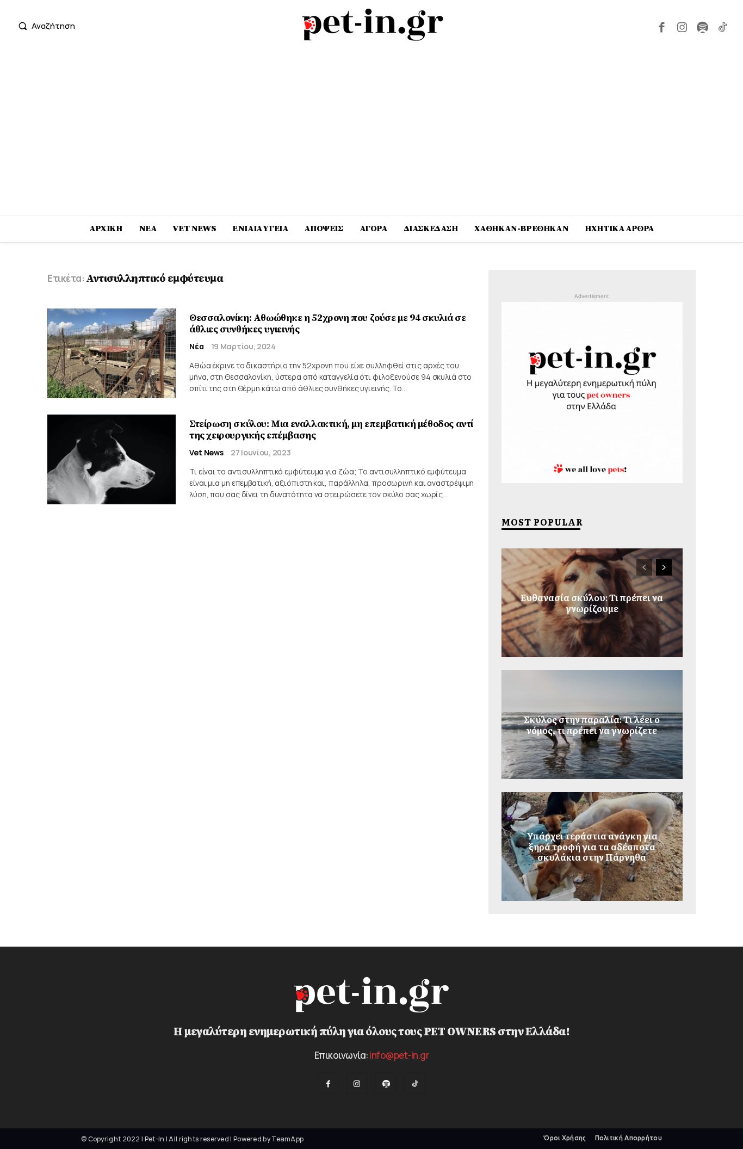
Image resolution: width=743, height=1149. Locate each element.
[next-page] (664, 567)
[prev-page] (644, 567)
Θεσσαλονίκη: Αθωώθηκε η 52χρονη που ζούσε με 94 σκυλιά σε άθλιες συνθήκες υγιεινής (327, 324)
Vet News (206, 452)
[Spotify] (702, 25)
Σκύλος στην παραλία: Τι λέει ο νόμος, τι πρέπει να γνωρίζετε (592, 724)
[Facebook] (661, 25)
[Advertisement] (371, 133)
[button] (44, 26)
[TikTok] (722, 25)
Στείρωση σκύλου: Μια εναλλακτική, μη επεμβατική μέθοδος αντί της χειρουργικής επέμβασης (331, 430)
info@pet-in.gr (399, 1055)
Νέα (196, 346)
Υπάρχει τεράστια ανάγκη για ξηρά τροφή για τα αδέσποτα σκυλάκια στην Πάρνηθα (592, 846)
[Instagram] (681, 25)
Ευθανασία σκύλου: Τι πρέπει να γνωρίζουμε (592, 602)
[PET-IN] (372, 24)
